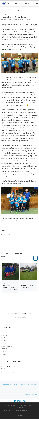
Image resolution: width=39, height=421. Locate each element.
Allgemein (4, 333)
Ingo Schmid (7, 19)
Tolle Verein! (4, 369)
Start (2, 10)
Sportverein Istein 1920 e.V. (18, 405)
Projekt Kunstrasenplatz (19, 317)
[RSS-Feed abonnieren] (18, 415)
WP (13, 410)
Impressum (19, 400)
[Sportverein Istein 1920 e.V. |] (4, 3)
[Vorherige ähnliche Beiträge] (31, 258)
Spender (4, 348)
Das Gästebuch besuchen (8, 373)
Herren (3, 341)
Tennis (3, 351)
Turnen (3, 354)
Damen (3, 338)
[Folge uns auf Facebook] (21, 415)
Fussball (7, 10)
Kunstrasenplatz (7, 346)
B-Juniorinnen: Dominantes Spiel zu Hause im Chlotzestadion (10, 287)
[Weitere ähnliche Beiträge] (35, 258)
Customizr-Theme (30, 410)
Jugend (13, 10)
